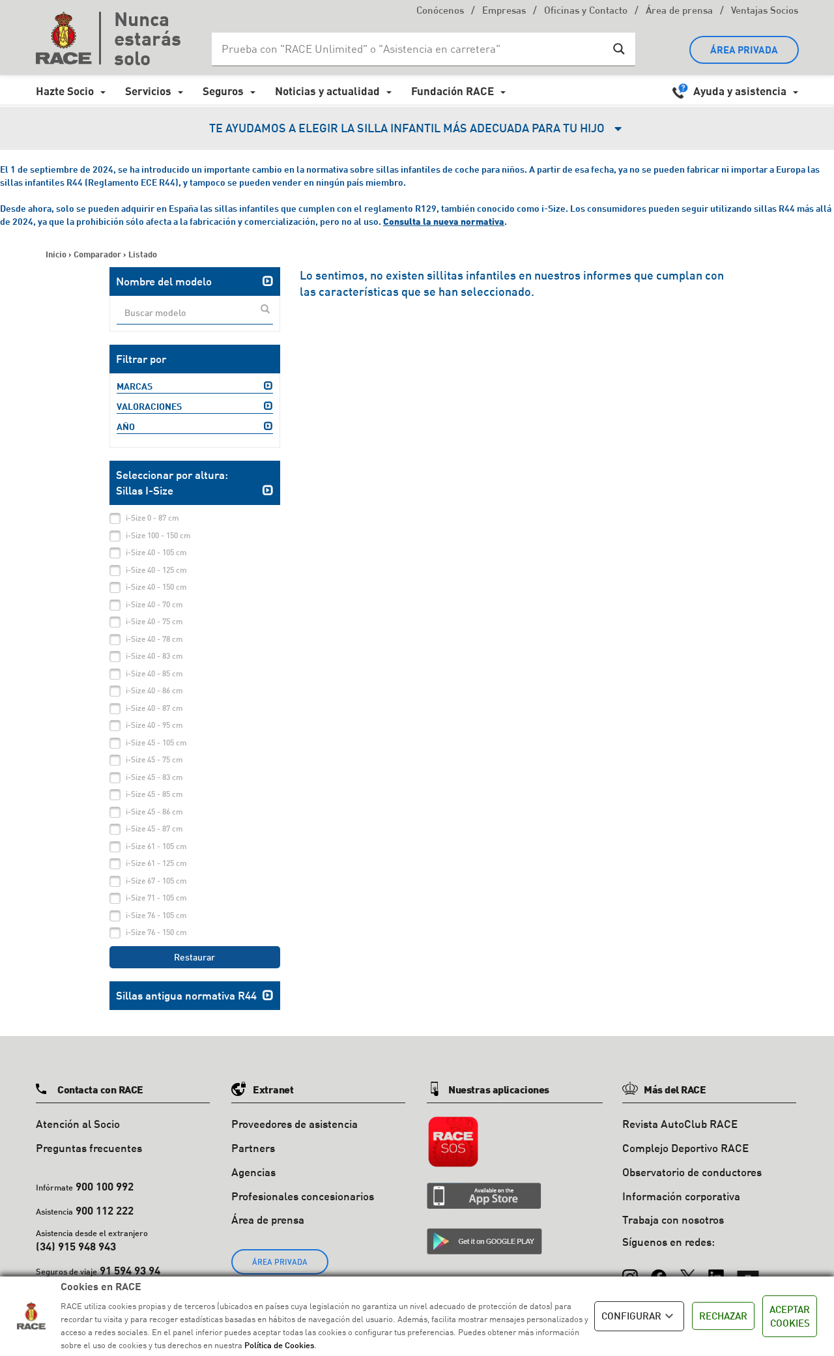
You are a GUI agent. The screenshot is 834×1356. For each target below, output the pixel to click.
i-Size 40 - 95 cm (154, 725)
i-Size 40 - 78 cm (154, 639)
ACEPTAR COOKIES (789, 1316)
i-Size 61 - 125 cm (156, 863)
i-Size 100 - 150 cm (158, 535)
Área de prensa (679, 11)
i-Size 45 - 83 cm (154, 777)
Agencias (253, 1172)
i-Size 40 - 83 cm (154, 656)
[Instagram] (630, 1270)
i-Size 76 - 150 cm (156, 932)
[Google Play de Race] (484, 1241)
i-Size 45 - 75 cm (154, 759)
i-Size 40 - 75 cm (154, 621)
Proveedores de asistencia (294, 1124)
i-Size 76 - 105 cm (156, 915)
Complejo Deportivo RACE (685, 1148)
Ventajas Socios (764, 11)
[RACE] (68, 38)
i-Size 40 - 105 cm (156, 552)
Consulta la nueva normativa (443, 221)
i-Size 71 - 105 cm (156, 897)
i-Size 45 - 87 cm (154, 828)
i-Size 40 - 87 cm (154, 708)
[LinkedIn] (716, 1270)
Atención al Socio (78, 1124)
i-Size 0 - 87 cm (152, 518)
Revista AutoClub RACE (680, 1124)
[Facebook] (659, 1270)
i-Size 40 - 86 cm (154, 690)
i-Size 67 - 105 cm (156, 881)
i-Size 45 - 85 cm (154, 794)
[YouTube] (748, 1270)
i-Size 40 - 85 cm (154, 673)
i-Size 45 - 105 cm (156, 742)
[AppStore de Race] (484, 1196)
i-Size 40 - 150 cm (156, 587)
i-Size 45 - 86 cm (154, 811)
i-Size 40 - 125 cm (156, 570)
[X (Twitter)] (687, 1270)
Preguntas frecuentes (89, 1148)
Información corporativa (681, 1196)
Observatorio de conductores (692, 1172)
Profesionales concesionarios (302, 1196)
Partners (253, 1148)
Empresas (504, 11)
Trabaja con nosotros (673, 1219)
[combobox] (195, 313)
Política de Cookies (279, 1345)
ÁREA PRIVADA (744, 49)
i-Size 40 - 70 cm (154, 604)
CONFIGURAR (631, 1315)
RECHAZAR (723, 1315)
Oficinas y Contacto (585, 11)
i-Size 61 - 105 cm (156, 846)
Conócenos (440, 11)
